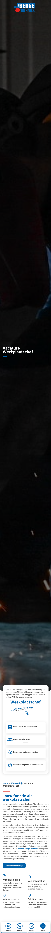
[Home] (8, 926)
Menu (43, 930)
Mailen (31, 930)
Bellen (19, 930)
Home (5, 783)
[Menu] (43, 926)
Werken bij (16, 783)
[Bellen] (20, 926)
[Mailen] (31, 926)
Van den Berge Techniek (28, 848)
